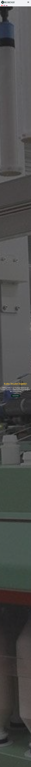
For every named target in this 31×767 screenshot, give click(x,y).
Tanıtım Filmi (15, 396)
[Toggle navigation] (28, 2)
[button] (1, 390)
